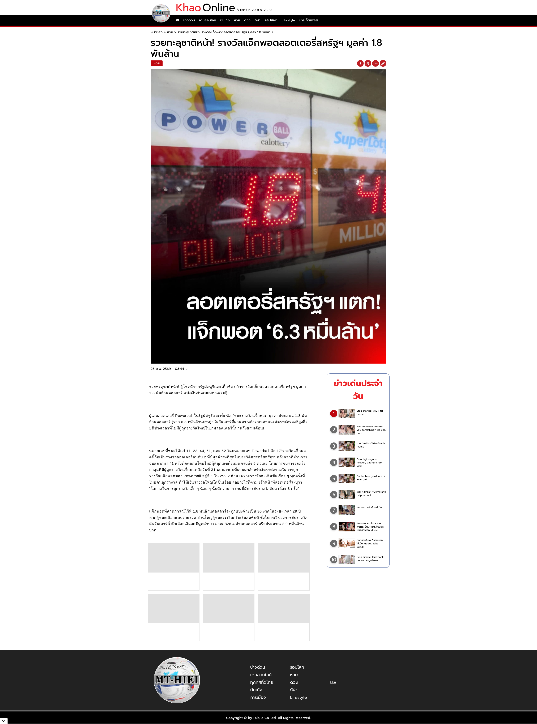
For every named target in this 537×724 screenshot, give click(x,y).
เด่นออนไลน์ (207, 20)
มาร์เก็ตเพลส (308, 20)
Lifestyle (288, 20)
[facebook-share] (360, 63)
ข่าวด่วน (189, 20)
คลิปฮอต (271, 20)
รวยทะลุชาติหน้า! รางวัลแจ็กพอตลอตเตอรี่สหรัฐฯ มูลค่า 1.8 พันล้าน (225, 32)
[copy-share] (383, 63)
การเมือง (258, 697)
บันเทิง (225, 20)
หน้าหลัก (157, 32)
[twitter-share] (368, 63)
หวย (237, 20)
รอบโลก (297, 667)
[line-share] (375, 63)
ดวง (247, 20)
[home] (177, 20)
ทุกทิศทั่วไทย (261, 682)
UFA (333, 682)
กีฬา (257, 20)
